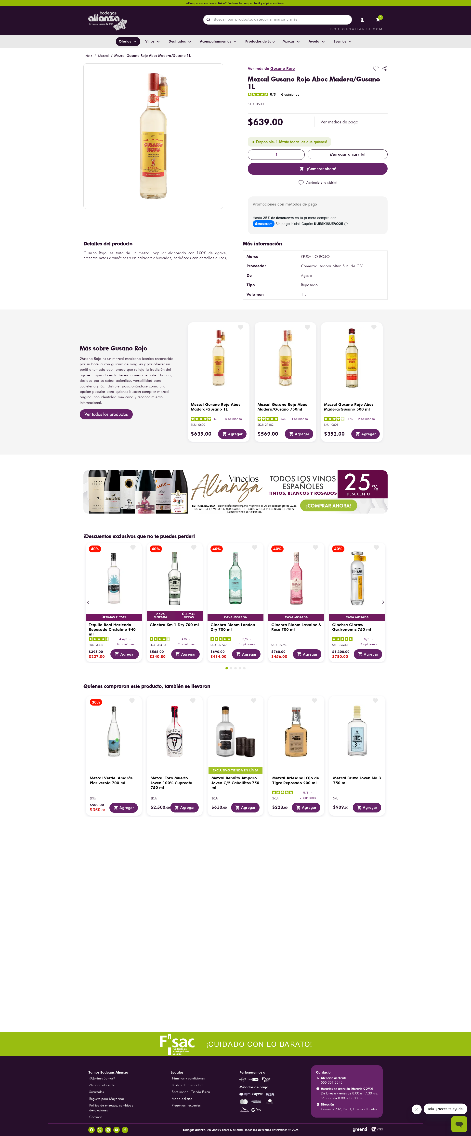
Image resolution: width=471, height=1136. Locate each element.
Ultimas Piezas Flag (189, 616)
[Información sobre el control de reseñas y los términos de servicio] (154, 859)
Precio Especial (235, 617)
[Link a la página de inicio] (88, 55)
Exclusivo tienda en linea (281, 614)
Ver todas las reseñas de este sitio (131, 866)
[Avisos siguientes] (301, 1028)
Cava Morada (113, 617)
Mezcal (103, 56)
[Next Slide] (383, 602)
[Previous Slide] (88, 602)
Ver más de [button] (271, 68)
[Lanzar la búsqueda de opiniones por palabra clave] (174, 927)
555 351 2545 (331, 1099)
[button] (339, 122)
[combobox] (277, 20)
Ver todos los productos (106, 414)
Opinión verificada (371, 834)
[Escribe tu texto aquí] (235, 1061)
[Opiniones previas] (275, 1027)
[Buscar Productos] (209, 19)
